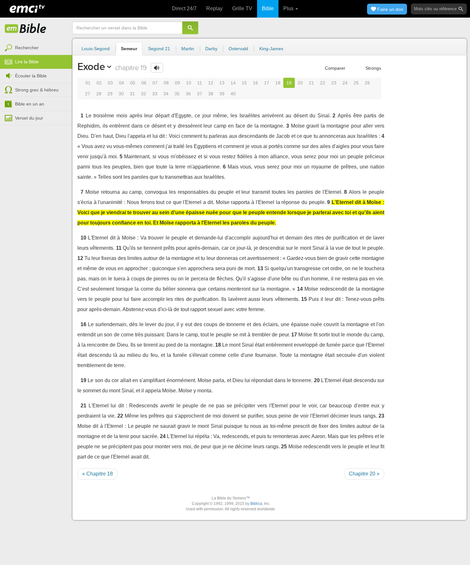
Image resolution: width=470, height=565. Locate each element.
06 (143, 82)
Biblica (256, 503)
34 (165, 93)
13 (221, 82)
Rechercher (27, 47)
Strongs (372, 68)
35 (177, 93)
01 (87, 82)
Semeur (129, 48)
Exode (91, 66)
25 (356, 82)
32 (143, 93)
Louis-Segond (96, 48)
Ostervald (238, 48)
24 (345, 82)
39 (221, 93)
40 (233, 93)
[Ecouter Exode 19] (157, 68)
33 (154, 93)
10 (188, 82)
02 (99, 82)
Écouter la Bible (31, 75)
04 (121, 82)
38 (210, 93)
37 (199, 93)
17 (266, 82)
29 (110, 93)
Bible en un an (29, 103)
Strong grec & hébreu (37, 89)
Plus (289, 8)
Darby (211, 48)
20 (300, 82)
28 (98, 93)
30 (121, 93)
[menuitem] (36, 48)
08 (166, 82)
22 (322, 82)
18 (277, 82)
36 (188, 93)
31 (132, 93)
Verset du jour (29, 118)
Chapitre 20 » (364, 473)
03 (110, 82)
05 (132, 82)
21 (311, 82)
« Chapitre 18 (97, 473)
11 (199, 82)
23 (333, 82)
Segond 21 (159, 48)
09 (177, 82)
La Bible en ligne (25, 29)
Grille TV (242, 8)
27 (87, 93)
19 (289, 82)
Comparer (334, 68)
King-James (271, 48)
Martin (187, 48)
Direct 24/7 (184, 8)
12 (210, 82)
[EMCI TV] (27, 8)
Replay (214, 8)
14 (233, 82)
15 (244, 82)
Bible (268, 8)
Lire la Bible (27, 61)
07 (155, 82)
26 (367, 82)
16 (255, 82)
